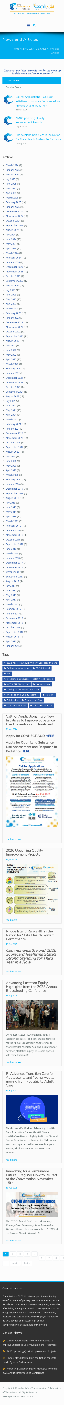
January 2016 (13, 645)
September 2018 (14, 544)
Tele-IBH (49, 694)
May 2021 (11, 410)
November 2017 (14, 567)
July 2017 (10, 585)
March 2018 (12, 553)
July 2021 (10, 400)
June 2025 (11, 183)
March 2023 (12, 308)
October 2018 (13, 539)
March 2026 (12, 165)
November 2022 (14, 327)
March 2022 (12, 364)
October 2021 (13, 387)
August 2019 (12, 497)
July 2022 (10, 345)
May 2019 (11, 511)
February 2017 (13, 608)
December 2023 (14, 266)
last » (27, 1263)
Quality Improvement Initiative (23, 689)
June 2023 (11, 294)
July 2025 (10, 179)
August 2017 (12, 581)
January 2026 (13, 169)
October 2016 (13, 627)
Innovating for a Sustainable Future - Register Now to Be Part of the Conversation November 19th (31, 1177)
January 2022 (13, 373)
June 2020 (11, 460)
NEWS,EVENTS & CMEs (33, 48)
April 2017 (11, 599)
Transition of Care (16, 705)
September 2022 (14, 336)
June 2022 (11, 350)
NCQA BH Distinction (18, 684)
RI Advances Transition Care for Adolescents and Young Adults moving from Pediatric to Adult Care (30, 1079)
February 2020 (13, 479)
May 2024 (11, 243)
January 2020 (13, 484)
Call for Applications (18, 668)
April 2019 (11, 516)
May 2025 (11, 188)
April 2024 (11, 248)
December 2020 (14, 433)
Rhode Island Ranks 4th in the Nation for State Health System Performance (30, 935)
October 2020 (13, 442)
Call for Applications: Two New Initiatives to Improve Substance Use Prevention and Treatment (38, 101)
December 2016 (14, 618)
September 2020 (14, 447)
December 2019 (14, 488)
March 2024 (12, 253)
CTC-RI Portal (43, 668)
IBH (9, 673)
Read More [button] (12, 839)
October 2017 (13, 571)
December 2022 (14, 322)
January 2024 (13, 262)
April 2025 (11, 192)
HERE (50, 736)
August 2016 (12, 636)
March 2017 (12, 604)
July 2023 (10, 290)
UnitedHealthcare (42, 705)
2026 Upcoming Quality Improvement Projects (24, 852)
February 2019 (13, 525)
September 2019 (14, 493)
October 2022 (13, 331)
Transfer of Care (34, 700)
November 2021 (14, 382)
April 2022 (11, 359)
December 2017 (14, 562)
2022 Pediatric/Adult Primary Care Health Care (32, 662)
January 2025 (13, 206)
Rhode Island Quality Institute (23, 694)
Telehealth (12, 700)
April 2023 (11, 303)
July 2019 (10, 502)
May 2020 (11, 465)
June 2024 (11, 239)
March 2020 (12, 474)
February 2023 (13, 313)
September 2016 (14, 632)
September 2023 (14, 280)
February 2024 (13, 257)
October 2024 (13, 220)
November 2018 (14, 534)
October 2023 (13, 276)
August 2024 (12, 229)
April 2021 (11, 414)
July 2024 (10, 234)
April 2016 (11, 641)
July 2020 (10, 456)
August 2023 (12, 285)
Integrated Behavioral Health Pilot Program (30, 679)
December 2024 (14, 211)
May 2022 (11, 354)
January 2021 (13, 428)
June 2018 (11, 548)
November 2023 (14, 271)
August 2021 (12, 396)
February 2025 (13, 202)
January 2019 (13, 530)
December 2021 (14, 377)
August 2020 (12, 451)
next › (15, 1263)
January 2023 (13, 317)
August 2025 (12, 174)
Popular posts (13, 87)
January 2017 (13, 613)
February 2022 (13, 368)
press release (43, 684)
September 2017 (14, 576)
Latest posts (12, 80)
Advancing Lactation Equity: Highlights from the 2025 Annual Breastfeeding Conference (32, 986)
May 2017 (11, 595)
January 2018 (13, 558)
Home (16, 48)
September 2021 (14, 391)
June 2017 (11, 590)
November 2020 (14, 437)
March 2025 (12, 197)
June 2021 (11, 405)
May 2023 (11, 299)
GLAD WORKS (26, 1396)
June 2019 (11, 507)
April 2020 (11, 470)
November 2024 (14, 216)
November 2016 (14, 622)
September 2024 (14, 225)
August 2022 (12, 340)
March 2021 (12, 419)
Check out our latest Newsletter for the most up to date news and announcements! (32, 72)
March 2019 (12, 521)
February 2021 (13, 424)
